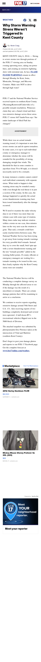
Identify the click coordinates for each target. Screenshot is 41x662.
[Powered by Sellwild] (35, 496)
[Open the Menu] (4, 3)
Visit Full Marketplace (30, 366)
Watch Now (34, 3)
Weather (8, 20)
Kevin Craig (14, 46)
